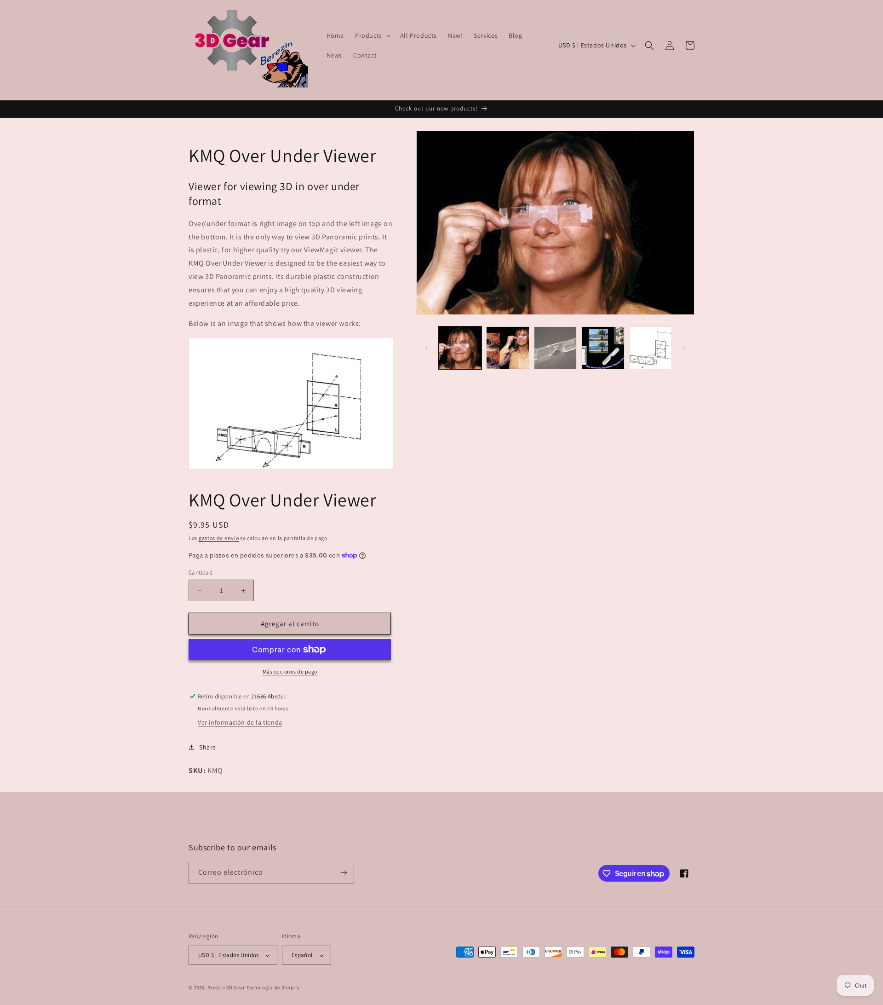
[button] (372, 35)
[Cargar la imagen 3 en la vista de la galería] (555, 347)
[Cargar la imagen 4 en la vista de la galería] (602, 347)
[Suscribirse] (343, 872)
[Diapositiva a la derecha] (684, 347)
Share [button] (207, 747)
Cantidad (200, 572)
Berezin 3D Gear (226, 987)
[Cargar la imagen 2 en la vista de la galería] (507, 347)
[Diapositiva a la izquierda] (426, 347)
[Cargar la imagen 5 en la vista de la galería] (650, 347)
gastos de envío (219, 537)
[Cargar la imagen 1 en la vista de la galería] (460, 347)
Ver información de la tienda (240, 722)
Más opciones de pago (290, 671)
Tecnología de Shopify (273, 987)
